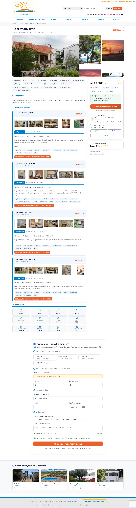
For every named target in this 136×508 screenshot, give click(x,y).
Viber (115, 131)
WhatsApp (99, 131)
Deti (74, 381)
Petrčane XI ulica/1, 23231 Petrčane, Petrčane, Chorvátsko (33, 32)
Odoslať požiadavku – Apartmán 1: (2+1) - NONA (33, 157)
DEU (47, 420)
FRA (63, 420)
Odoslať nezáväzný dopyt (69, 444)
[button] (106, 145)
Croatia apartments (62, 505)
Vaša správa (41, 424)
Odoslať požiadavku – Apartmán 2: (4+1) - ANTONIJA (35, 205)
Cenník (41, 132)
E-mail (36, 403)
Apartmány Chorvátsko (37, 20)
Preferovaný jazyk (43, 416)
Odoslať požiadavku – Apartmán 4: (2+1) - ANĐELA (34, 299)
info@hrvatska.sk (72, 501)
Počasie (68, 20)
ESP (58, 420)
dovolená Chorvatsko (74, 505)
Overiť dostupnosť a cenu (107, 106)
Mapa (106, 135)
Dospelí (37, 381)
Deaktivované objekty (42, 505)
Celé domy (100, 20)
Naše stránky (52, 505)
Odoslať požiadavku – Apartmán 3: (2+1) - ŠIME (33, 252)
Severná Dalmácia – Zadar (20, 23)
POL (81, 420)
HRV (75, 420)
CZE (35, 420)
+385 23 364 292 (99, 125)
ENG (41, 420)
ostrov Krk (97, 505)
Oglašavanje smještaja (95, 501)
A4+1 (108, 87)
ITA (52, 420)
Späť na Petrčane (95, 151)
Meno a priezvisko (41, 395)
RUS (69, 420)
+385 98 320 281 (98, 127)
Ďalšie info (115, 20)
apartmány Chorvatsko (87, 505)
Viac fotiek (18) (116, 74)
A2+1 (103, 87)
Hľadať (118, 8)
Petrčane (32, 23)
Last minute (84, 20)
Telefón (75, 403)
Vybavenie (20, 132)
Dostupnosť (31, 132)
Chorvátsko (20, 20)
